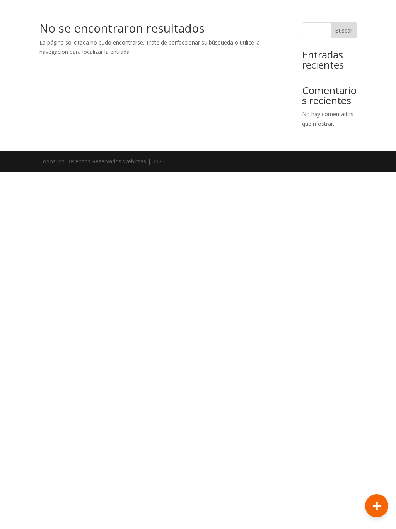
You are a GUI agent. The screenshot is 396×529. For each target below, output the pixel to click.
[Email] (376, 443)
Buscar (343, 30)
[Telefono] (376, 469)
